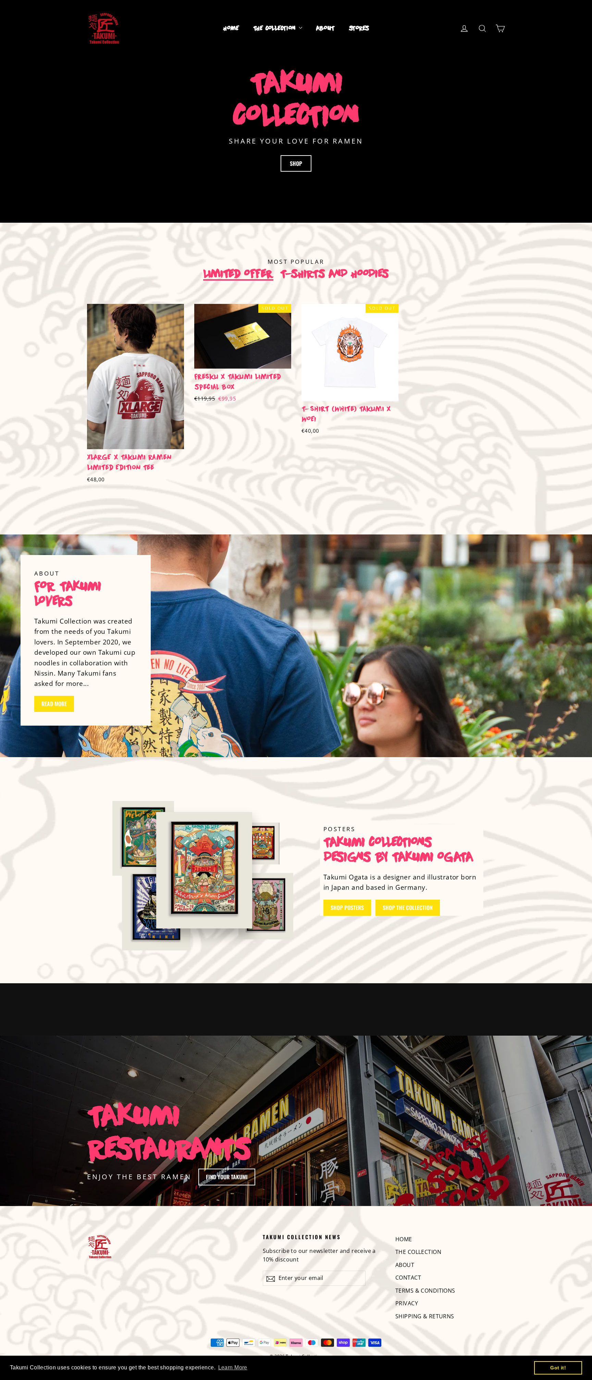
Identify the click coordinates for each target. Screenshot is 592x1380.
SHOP (296, 163)
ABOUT (325, 29)
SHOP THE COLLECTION (408, 907)
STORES (359, 29)
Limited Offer (238, 274)
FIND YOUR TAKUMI (227, 1177)
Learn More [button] (232, 1367)
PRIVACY (406, 1303)
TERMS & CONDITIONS (425, 1290)
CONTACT (408, 1277)
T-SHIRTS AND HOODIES (334, 274)
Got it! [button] (558, 1367)
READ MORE (54, 704)
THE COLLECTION (275, 29)
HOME (231, 29)
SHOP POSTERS (347, 907)
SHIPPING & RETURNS (424, 1316)
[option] (130, 401)
